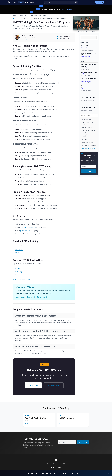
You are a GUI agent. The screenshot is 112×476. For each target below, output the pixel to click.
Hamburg (18, 275)
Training (21, 2)
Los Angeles (19, 249)
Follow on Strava (25, 40)
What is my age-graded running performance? (88, 65)
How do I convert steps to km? (86, 75)
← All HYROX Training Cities (21, 279)
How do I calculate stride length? (86, 82)
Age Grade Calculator (85, 67)
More (31, 2)
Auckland (18, 268)
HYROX (27, 15)
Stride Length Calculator (86, 81)
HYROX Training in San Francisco (87, 123)
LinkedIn (52, 467)
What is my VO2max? (86, 45)
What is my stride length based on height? (88, 78)
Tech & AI (14, 2)
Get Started (84, 139)
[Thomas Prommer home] (9, 2)
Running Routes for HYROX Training (88, 131)
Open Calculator (33, 385)
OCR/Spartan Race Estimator (87, 89)
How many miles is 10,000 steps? (89, 72)
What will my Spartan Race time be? (88, 86)
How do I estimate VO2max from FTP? (87, 100)
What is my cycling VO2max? (88, 97)
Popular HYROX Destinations (89, 145)
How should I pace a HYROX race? (86, 110)
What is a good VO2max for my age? (87, 50)
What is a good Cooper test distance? (87, 57)
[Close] (109, 473)
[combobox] (89, 37)
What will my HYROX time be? (88, 107)
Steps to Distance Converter (87, 73)
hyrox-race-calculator (85, 109)
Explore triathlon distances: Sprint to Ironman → (31, 297)
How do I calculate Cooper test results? (88, 53)
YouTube (59, 467)
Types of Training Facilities (88, 127)
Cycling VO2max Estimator (86, 99)
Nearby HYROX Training (87, 142)
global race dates (25, 230)
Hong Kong (18, 271)
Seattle (17, 253)
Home (14, 15)
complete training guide (29, 227)
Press (26, 2)
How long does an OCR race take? (86, 90)
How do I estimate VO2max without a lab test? (89, 48)
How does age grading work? (85, 69)
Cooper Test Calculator (86, 56)
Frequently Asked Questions (88, 148)
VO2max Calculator (84, 47)
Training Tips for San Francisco (87, 135)
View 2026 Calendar (53, 385)
